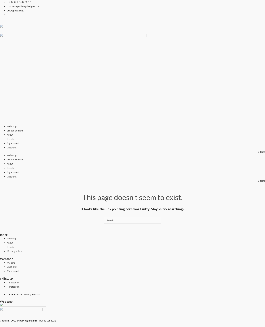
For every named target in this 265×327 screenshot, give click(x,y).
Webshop (12, 126)
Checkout (12, 147)
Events (10, 139)
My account (13, 143)
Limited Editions (15, 130)
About (10, 134)
